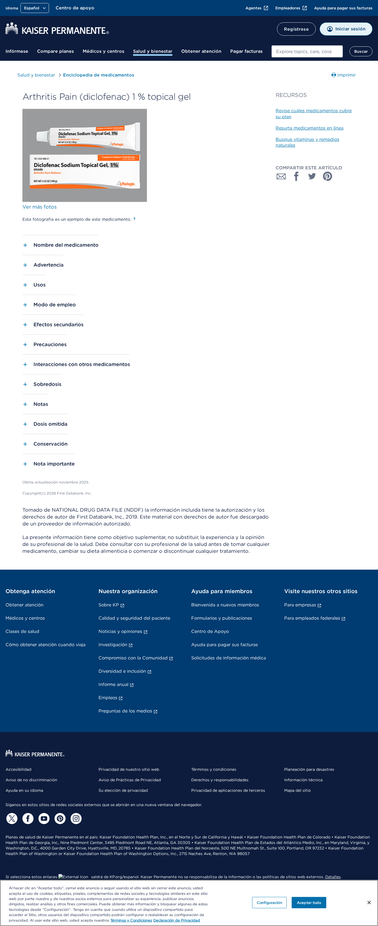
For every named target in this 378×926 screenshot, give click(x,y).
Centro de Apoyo (210, 631)
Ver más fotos (39, 207)
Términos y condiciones (213, 769)
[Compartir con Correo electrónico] (281, 176)
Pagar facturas (246, 51)
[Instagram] (75, 818)
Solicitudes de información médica (228, 658)
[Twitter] (11, 818)
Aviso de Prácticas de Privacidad (130, 780)
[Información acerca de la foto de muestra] (134, 219)
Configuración (269, 902)
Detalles (333, 877)
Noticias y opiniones (120, 631)
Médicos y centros (103, 51)
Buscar (361, 51)
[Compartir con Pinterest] (327, 176)
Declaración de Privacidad (176, 920)
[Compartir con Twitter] (312, 176)
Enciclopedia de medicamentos (98, 75)
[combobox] (307, 51)
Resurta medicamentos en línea (309, 128)
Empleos (108, 697)
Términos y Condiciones (131, 920)
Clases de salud (22, 631)
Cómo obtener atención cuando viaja (46, 644)
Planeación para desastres (309, 769)
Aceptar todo (309, 902)
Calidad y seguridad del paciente (134, 618)
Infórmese (17, 51)
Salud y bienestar (152, 51)
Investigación (113, 644)
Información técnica (303, 780)
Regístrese (296, 29)
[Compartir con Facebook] (296, 176)
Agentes (253, 8)
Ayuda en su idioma (24, 790)
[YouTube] (43, 818)
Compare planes (55, 51)
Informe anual (113, 684)
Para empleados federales (312, 618)
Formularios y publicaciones (221, 618)
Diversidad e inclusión (122, 671)
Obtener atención (201, 51)
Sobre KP (109, 604)
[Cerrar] (369, 902)
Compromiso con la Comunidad (133, 658)
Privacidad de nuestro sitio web (129, 769)
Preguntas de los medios (125, 711)
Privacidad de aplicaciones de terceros (228, 790)
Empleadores (287, 8)
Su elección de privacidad (123, 790)
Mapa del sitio (297, 790)
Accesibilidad (18, 769)
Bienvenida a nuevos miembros (225, 604)
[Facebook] (27, 818)
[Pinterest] (59, 818)
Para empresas (300, 604)
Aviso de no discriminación (31, 780)
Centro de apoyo (75, 7)
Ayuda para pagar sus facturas (343, 8)
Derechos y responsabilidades (219, 780)
